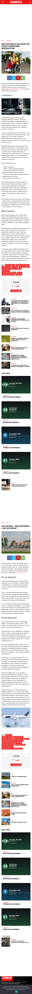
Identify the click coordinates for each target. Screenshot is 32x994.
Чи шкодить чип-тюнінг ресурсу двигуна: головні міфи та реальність (20, 365)
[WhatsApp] (22, 78)
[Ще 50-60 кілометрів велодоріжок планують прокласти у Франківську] (5, 310)
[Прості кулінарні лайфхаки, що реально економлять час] (5, 347)
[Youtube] (20, 291)
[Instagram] (14, 291)
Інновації (8, 40)
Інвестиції (14, 267)
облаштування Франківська (9, 272)
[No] (30, 989)
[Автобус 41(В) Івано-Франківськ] (16, 384)
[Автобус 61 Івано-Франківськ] (16, 460)
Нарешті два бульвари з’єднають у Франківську (20, 329)
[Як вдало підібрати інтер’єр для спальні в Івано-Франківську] (5, 484)
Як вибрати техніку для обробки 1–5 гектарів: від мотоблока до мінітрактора (20, 339)
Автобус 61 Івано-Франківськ (11, 473)
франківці (19, 274)
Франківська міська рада (8, 274)
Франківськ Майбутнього (14, 89)
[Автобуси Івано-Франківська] (16, 410)
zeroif (18, 286)
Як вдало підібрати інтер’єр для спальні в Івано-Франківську (19, 485)
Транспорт (6, 395)
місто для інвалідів (24, 267)
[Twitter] (14, 78)
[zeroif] (14, 286)
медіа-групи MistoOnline (15, 983)
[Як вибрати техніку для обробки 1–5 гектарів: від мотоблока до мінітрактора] (5, 338)
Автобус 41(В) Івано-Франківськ (12, 397)
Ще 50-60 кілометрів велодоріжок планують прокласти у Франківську (20, 311)
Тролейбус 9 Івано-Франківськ (11, 448)
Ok (16, 991)
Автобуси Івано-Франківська (11, 422)
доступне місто (6, 267)
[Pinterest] (18, 78)
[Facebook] (9, 78)
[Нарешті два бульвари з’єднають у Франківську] (5, 328)
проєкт (19, 272)
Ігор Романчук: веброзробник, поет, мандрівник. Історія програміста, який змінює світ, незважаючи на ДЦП (20, 302)
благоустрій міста (10, 265)
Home (2, 40)
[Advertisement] (16, 21)
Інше (12, 346)
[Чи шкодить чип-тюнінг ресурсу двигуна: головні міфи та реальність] (5, 365)
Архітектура (14, 309)
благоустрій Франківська (23, 265)
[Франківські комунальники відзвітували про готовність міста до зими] (5, 319)
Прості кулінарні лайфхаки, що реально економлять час (19, 348)
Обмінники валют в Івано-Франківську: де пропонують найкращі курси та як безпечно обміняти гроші (19, 357)
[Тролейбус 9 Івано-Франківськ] (16, 435)
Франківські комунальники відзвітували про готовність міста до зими (20, 320)
